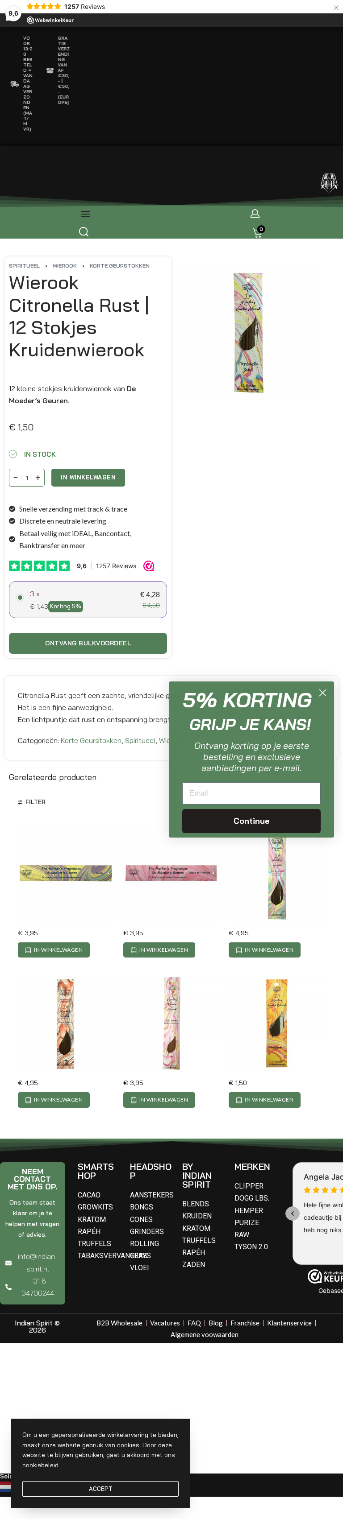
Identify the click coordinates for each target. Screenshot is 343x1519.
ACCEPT (101, 1488)
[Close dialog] (322, 693)
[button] (54, 950)
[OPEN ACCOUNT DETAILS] (255, 214)
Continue (252, 821)
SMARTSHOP (96, 1171)
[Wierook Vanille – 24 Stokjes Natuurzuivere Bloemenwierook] (66, 874)
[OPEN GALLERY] (248, 333)
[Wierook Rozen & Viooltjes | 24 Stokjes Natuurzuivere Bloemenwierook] (171, 874)
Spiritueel (24, 265)
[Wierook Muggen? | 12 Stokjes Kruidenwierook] (277, 1024)
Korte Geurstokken (120, 265)
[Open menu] (86, 214)
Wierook (65, 265)
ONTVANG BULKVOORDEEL (88, 643)
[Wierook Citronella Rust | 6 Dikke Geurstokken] (277, 874)
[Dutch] (7, 1486)
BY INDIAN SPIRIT (197, 1175)
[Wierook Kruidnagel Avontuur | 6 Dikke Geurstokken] (66, 1024)
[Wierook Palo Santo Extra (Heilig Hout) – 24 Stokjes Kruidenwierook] (171, 1024)
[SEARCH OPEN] (84, 232)
